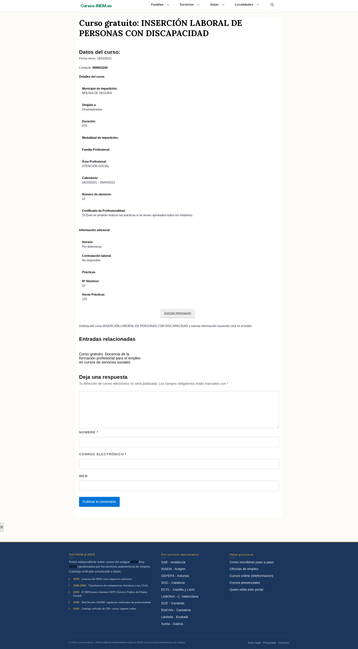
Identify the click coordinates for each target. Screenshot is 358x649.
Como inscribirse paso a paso (252, 562)
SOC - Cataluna (173, 583)
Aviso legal (254, 642)
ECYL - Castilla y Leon (178, 589)
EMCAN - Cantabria (176, 610)
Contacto (283, 642)
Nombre (88, 432)
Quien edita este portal (246, 589)
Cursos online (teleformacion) (251, 576)
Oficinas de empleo (244, 569)
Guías (214, 4)
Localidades (244, 4)
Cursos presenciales (245, 583)
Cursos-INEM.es (96, 6)
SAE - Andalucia (173, 562)
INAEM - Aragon (173, 569)
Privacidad (269, 642)
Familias (157, 4)
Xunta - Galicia (172, 624)
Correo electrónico (103, 454)
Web (83, 476)
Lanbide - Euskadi (174, 617)
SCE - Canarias (172, 603)
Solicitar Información (177, 313)
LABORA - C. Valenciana (179, 596)
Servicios (187, 4)
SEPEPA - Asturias (175, 576)
